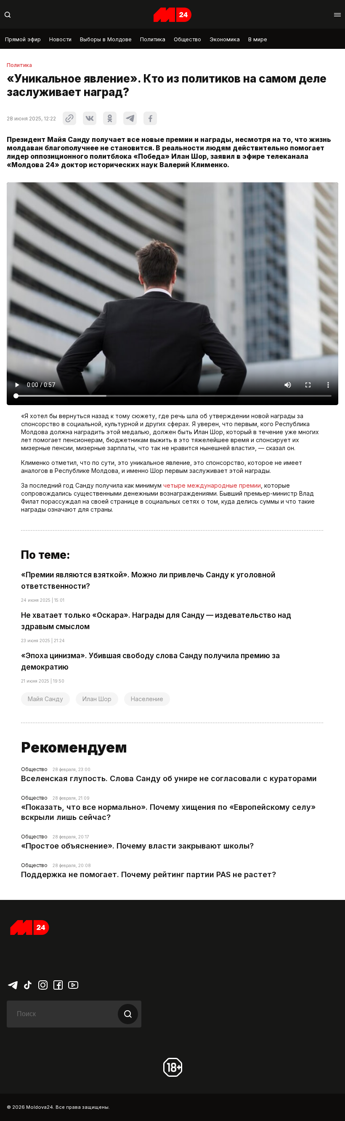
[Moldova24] (172, 15)
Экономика (225, 39)
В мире (257, 39)
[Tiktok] (28, 984)
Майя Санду (45, 698)
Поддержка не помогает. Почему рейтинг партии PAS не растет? (148, 874)
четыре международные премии (212, 485)
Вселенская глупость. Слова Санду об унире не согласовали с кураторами (169, 778)
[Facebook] (58, 984)
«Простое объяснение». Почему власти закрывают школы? (137, 845)
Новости (60, 39)
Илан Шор (96, 698)
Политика (152, 39)
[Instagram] (43, 984)
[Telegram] (13, 984)
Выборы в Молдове (106, 39)
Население (147, 698)
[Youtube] (73, 984)
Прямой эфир (23, 39)
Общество (187, 39)
